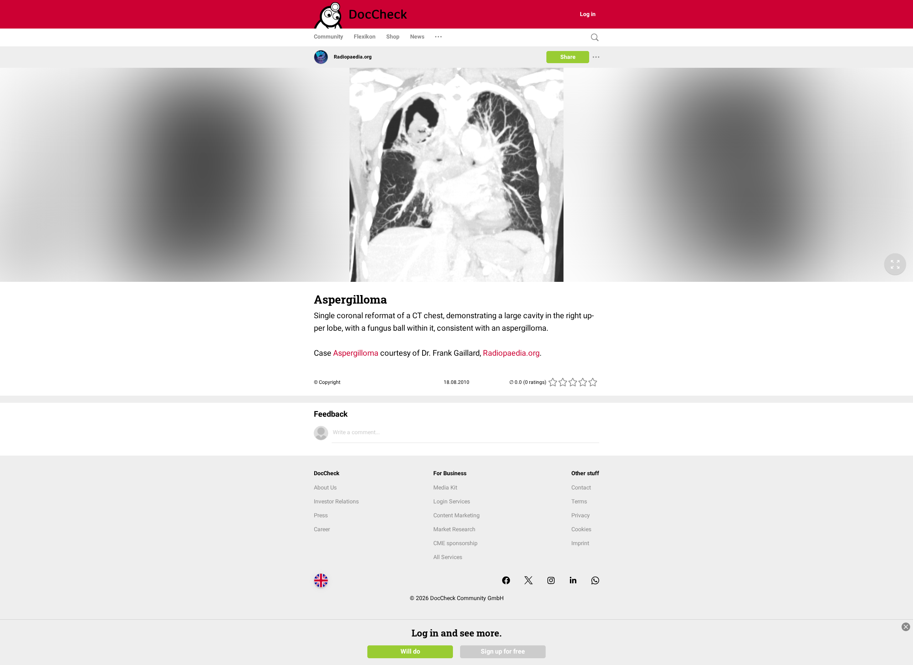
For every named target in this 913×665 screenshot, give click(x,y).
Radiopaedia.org (511, 353)
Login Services (451, 501)
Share (568, 57)
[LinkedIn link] (573, 581)
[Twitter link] (528, 581)
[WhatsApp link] (595, 581)
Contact (581, 487)
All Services (447, 557)
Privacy (580, 515)
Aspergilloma (355, 353)
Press (321, 515)
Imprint (580, 543)
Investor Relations (336, 501)
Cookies (581, 529)
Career (322, 529)
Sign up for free (503, 651)
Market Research (454, 529)
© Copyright (327, 382)
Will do (410, 651)
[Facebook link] (506, 581)
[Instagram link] (551, 581)
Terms (579, 501)
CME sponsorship (455, 543)
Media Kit (445, 487)
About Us (325, 487)
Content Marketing (456, 515)
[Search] (593, 38)
